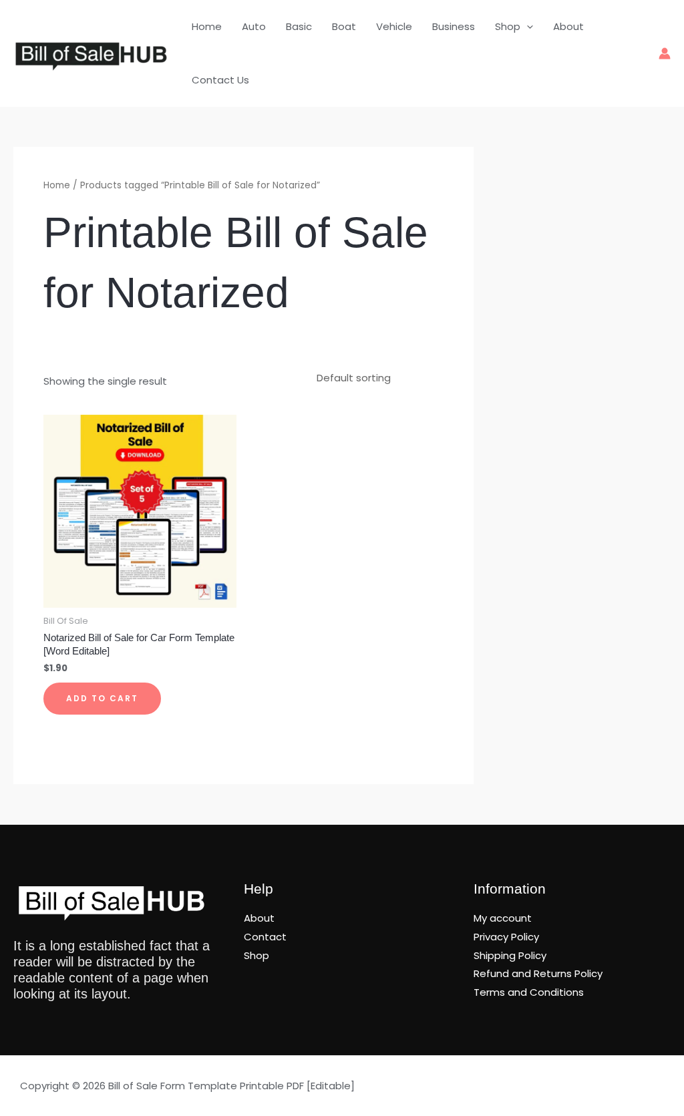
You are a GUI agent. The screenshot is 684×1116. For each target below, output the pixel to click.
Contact (265, 937)
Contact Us (220, 80)
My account (503, 918)
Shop (507, 26)
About (568, 26)
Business (453, 26)
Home (207, 26)
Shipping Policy (510, 955)
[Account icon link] (665, 53)
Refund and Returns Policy (538, 973)
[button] (526, 26)
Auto (254, 26)
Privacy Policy (506, 937)
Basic (299, 26)
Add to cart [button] (102, 698)
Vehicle (394, 26)
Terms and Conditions (529, 992)
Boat (344, 26)
